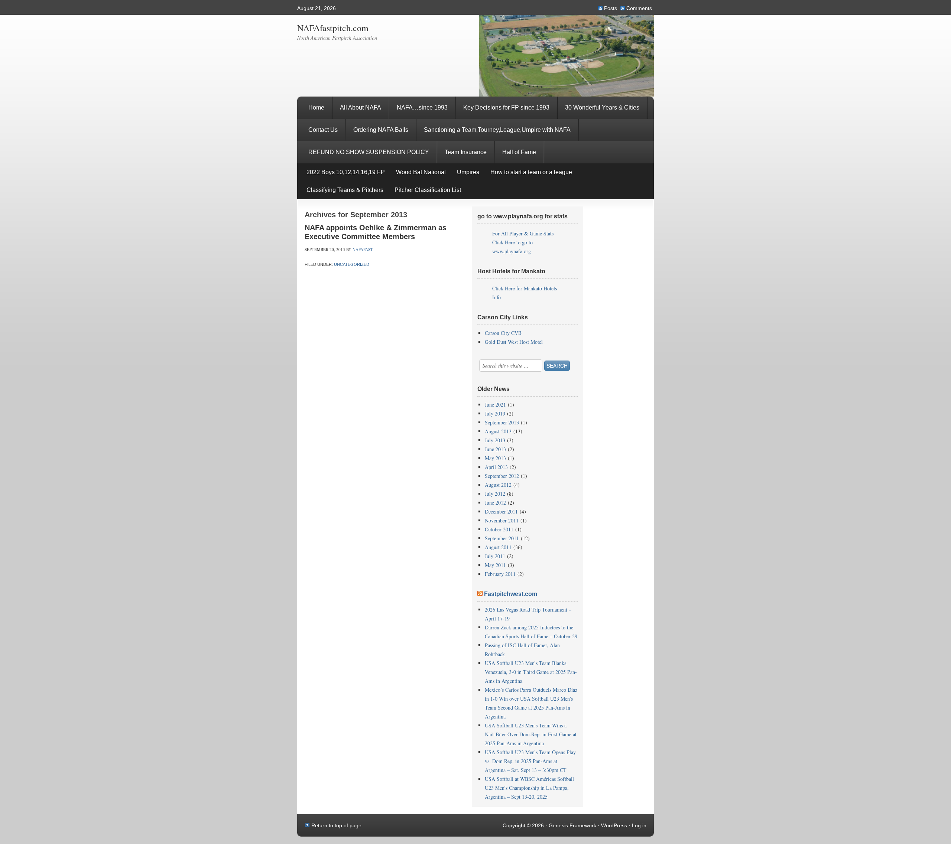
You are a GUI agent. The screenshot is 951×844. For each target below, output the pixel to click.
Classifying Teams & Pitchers (342, 193)
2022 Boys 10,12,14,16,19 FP (345, 172)
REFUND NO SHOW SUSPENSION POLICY (368, 152)
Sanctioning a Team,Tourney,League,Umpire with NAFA (497, 130)
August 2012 (498, 484)
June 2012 (495, 502)
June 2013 (495, 449)
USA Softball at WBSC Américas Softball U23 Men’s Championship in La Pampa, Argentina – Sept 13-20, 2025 (529, 787)
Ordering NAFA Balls (380, 130)
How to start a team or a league (531, 172)
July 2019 (495, 413)
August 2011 (498, 547)
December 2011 (501, 511)
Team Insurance (466, 152)
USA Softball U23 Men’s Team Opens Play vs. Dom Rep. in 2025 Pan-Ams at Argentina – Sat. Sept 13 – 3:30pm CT (530, 761)
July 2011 (495, 556)
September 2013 (502, 422)
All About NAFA (360, 107)
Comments (639, 8)
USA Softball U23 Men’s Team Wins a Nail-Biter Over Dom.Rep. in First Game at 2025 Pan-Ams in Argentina (531, 734)
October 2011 (499, 529)
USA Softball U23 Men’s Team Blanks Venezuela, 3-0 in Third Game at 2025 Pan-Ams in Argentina (531, 671)
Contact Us (323, 130)
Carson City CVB (503, 332)
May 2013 (495, 458)
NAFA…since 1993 (422, 107)
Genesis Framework (572, 825)
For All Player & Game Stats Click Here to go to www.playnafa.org (523, 242)
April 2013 (496, 466)
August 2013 (498, 431)
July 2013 (495, 440)
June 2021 (495, 404)
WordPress (614, 825)
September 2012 (502, 475)
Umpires (468, 172)
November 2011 (502, 520)
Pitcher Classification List (428, 190)
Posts (610, 8)
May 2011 (495, 564)
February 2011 (500, 573)
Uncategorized (351, 264)
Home (316, 107)
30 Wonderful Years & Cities (602, 107)
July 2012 (495, 493)
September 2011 (502, 538)
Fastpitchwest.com (510, 594)
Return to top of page (336, 825)
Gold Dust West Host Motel (514, 341)
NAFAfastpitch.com (333, 28)
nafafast (363, 249)
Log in (639, 825)
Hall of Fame (515, 156)
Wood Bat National (421, 172)
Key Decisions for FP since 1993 (506, 107)
